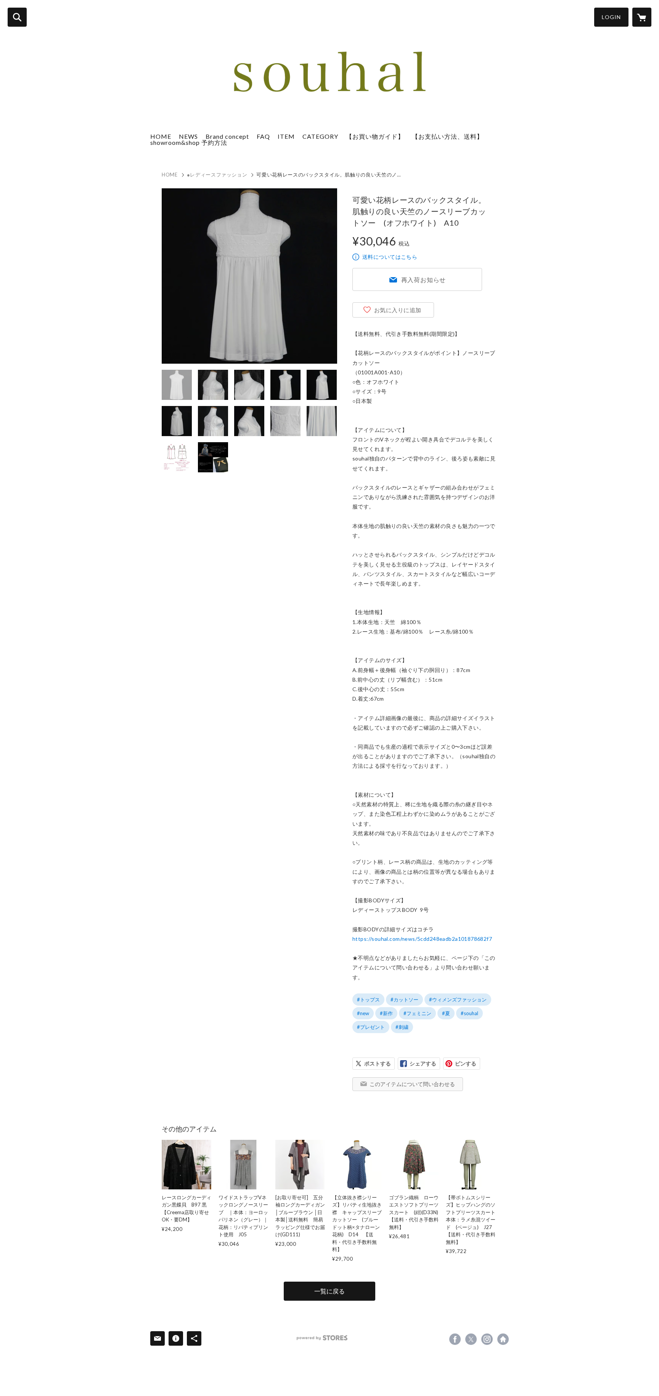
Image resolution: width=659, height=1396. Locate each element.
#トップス (368, 999)
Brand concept (227, 136)
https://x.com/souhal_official (471, 1339)
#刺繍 (401, 1027)
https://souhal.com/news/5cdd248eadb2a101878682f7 (422, 938)
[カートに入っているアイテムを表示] (641, 17)
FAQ (263, 136)
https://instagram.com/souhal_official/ (487, 1339)
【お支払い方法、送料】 (447, 136)
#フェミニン (417, 1013)
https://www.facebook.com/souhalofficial (455, 1339)
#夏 (446, 1013)
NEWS (188, 136)
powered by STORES (322, 1338)
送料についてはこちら (389, 257)
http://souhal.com (503, 1339)
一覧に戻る (329, 1291)
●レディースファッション (217, 175)
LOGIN (611, 17)
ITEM (286, 136)
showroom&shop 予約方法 (188, 142)
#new (363, 1013)
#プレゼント (371, 1027)
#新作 (386, 1013)
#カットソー (404, 999)
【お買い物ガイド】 (375, 136)
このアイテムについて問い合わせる (412, 1084)
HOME (160, 136)
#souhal (469, 1013)
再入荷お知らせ (423, 279)
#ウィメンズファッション (458, 999)
